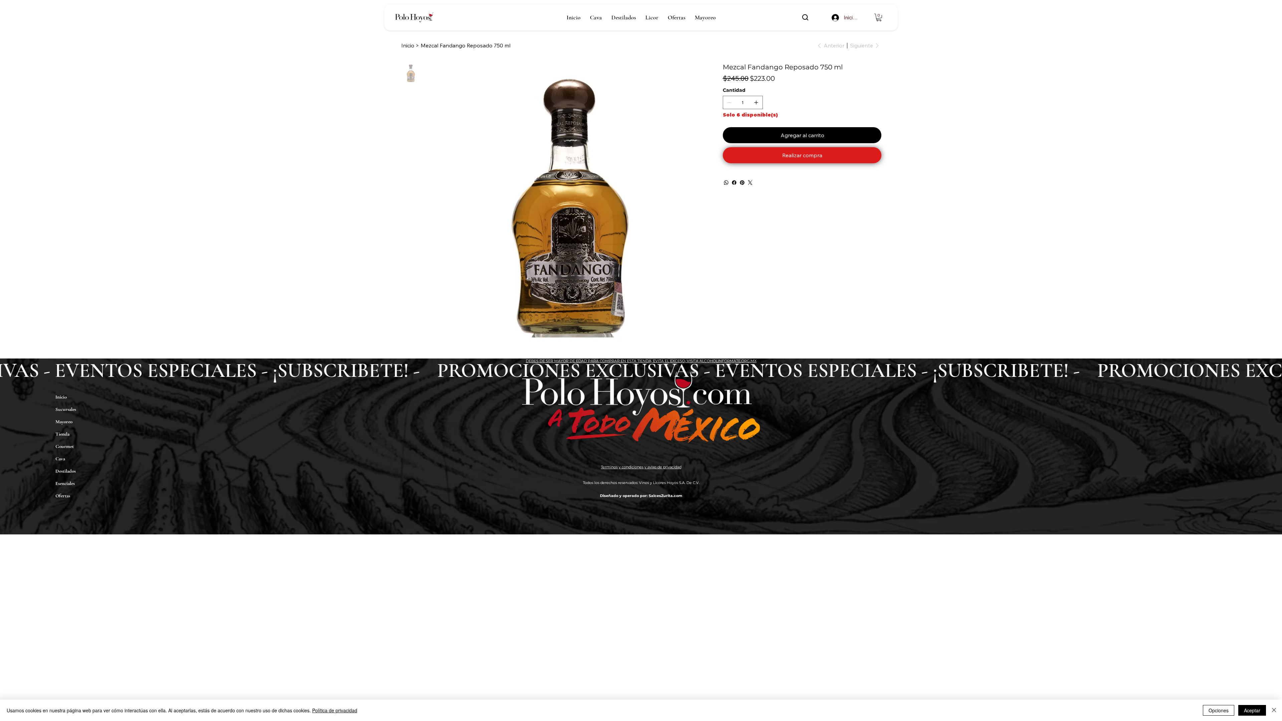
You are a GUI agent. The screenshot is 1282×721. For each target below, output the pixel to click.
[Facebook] (734, 182)
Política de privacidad (334, 710)
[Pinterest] (742, 182)
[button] (878, 17)
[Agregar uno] (756, 102)
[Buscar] (805, 17)
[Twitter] (750, 182)
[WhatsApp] (726, 182)
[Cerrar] (1274, 710)
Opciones (1219, 710)
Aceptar (1252, 710)
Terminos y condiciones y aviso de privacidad (641, 467)
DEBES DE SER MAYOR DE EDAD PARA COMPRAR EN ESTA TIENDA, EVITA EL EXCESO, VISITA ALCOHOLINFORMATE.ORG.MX (641, 360)
